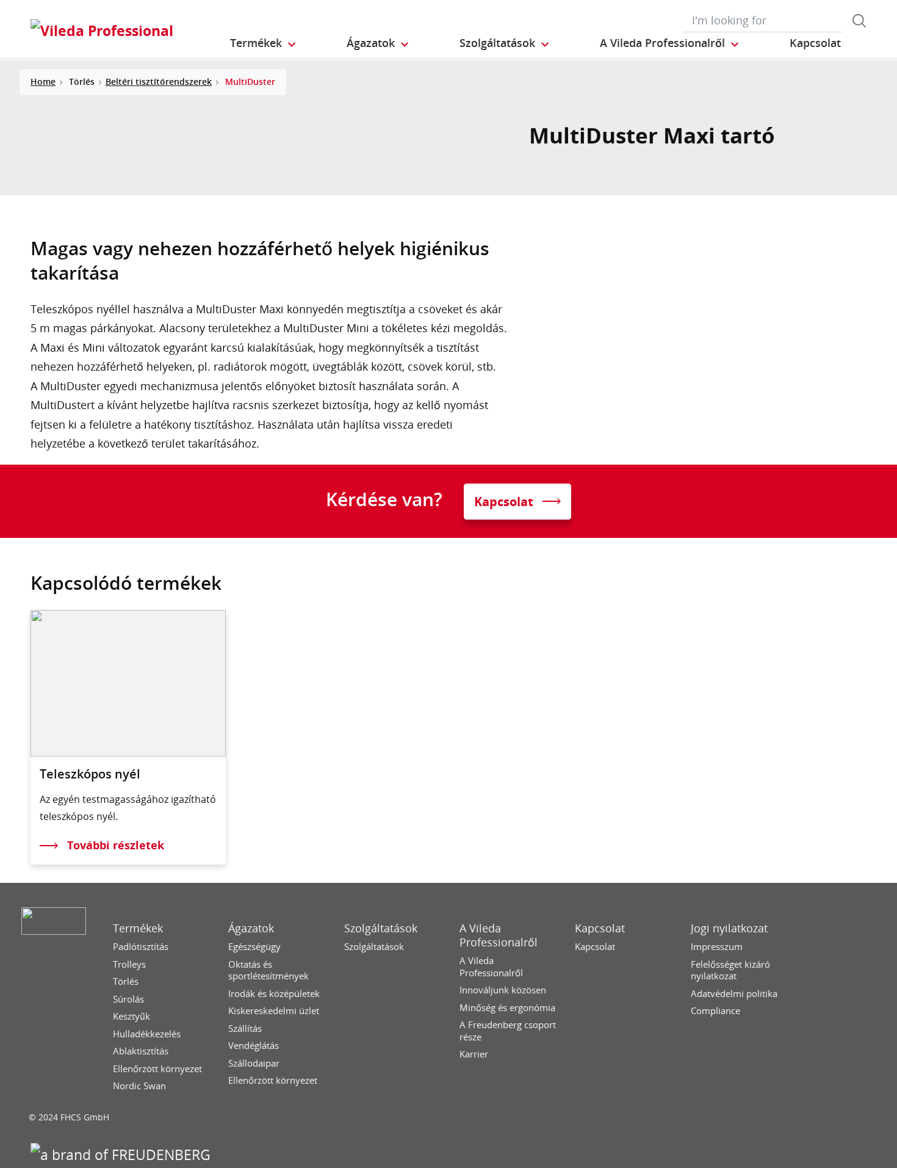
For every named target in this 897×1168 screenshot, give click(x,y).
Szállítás (245, 1028)
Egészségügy (254, 946)
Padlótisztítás (140, 946)
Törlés (126, 981)
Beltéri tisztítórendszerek (159, 81)
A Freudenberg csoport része (507, 1031)
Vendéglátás (253, 1045)
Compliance (715, 1011)
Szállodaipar (253, 1063)
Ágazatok (251, 928)
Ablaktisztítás (140, 1051)
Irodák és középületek (274, 993)
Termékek (138, 928)
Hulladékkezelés (147, 1034)
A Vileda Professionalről (498, 935)
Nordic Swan (139, 1086)
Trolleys (129, 964)
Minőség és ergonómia (507, 1008)
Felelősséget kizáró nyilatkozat (730, 970)
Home (43, 81)
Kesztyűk (131, 1016)
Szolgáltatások (380, 928)
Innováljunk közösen (502, 990)
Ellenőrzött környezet (157, 1069)
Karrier (473, 1054)
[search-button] (859, 21)
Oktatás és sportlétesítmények (268, 970)
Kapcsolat (600, 928)
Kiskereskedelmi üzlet (273, 1011)
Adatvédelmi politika (734, 993)
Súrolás (128, 999)
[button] (264, 43)
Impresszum (717, 946)
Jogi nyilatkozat (729, 928)
